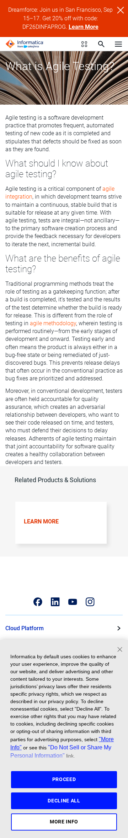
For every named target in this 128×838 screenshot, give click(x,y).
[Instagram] (90, 601)
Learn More (83, 26)
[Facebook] (37, 601)
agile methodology (53, 323)
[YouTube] (72, 601)
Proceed (64, 779)
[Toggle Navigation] (118, 43)
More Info (64, 821)
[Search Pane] (101, 44)
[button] (61, 528)
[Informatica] (24, 44)
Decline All (64, 800)
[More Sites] (84, 44)
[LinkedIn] (55, 601)
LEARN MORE (41, 521)
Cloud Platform (24, 628)
